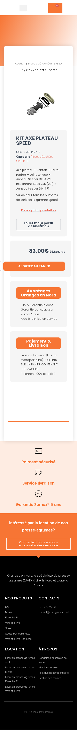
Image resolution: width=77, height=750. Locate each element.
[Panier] (55, 8)
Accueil (20, 63)
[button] (23, 8)
